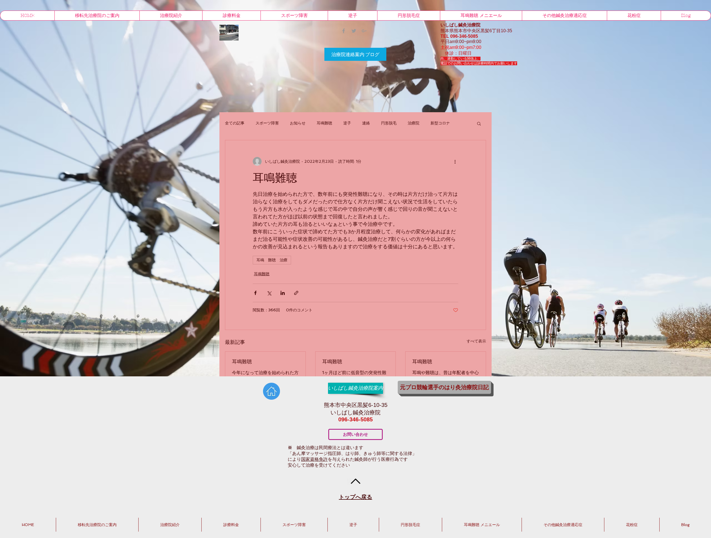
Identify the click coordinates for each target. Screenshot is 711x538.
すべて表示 (476, 341)
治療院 (413, 123)
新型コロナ (440, 123)
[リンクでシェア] (296, 293)
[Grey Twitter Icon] (354, 31)
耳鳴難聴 (324, 123)
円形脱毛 (389, 123)
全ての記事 (234, 123)
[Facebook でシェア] (255, 293)
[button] (479, 123)
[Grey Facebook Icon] (344, 31)
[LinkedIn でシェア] (282, 293)
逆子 (347, 123)
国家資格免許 (314, 459)
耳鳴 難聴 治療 (271, 260)
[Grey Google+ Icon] (364, 31)
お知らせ (298, 123)
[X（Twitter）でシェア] (269, 293)
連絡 (366, 123)
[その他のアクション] (455, 161)
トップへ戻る (355, 497)
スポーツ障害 (267, 123)
